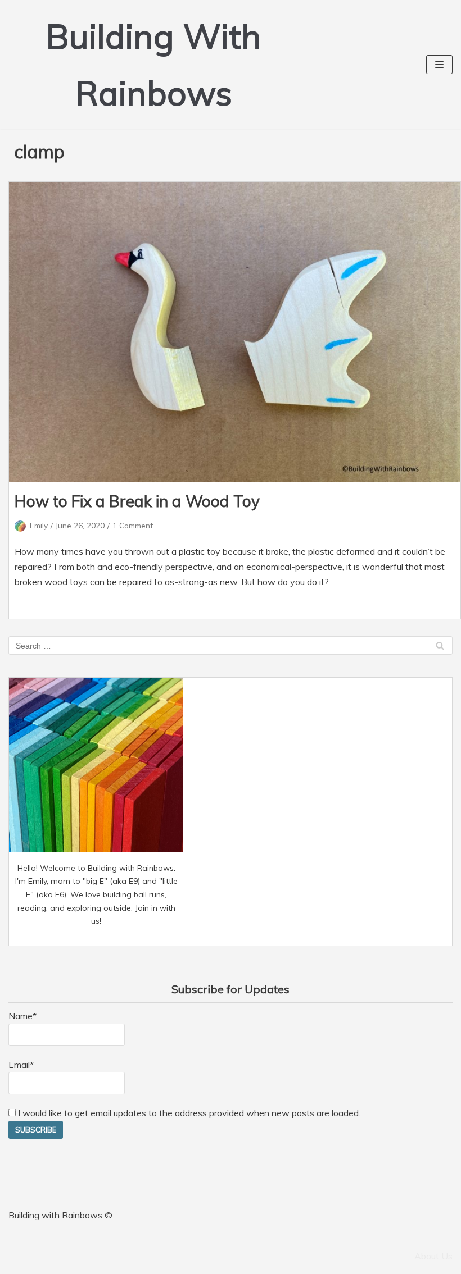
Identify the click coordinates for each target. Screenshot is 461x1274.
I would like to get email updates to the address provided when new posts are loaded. (188, 1112)
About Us (433, 1256)
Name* (22, 1015)
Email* (21, 1064)
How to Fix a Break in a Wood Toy (137, 501)
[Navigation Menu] (439, 64)
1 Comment (132, 525)
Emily (39, 525)
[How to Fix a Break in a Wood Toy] (234, 332)
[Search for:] (230, 645)
